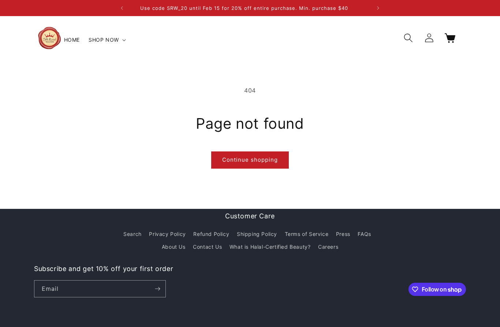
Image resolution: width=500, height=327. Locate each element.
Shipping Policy (257, 234)
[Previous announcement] (122, 8)
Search (132, 234)
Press (343, 234)
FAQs (364, 234)
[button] (106, 40)
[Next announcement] (378, 8)
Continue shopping (250, 159)
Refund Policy (211, 234)
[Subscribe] (157, 288)
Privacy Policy (167, 234)
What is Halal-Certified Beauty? (270, 247)
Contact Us (207, 247)
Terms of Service (307, 234)
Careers (328, 247)
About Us (174, 247)
